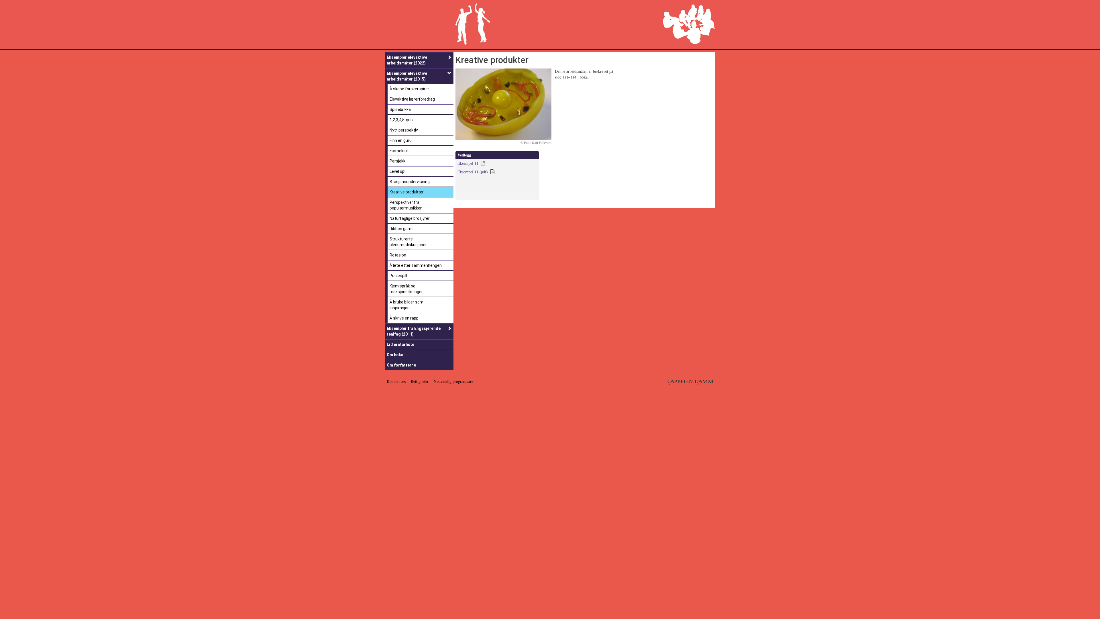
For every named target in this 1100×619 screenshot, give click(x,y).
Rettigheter (420, 381)
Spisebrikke (400, 109)
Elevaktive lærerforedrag (412, 99)
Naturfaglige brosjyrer (410, 218)
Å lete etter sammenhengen (416, 265)
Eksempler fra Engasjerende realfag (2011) (414, 331)
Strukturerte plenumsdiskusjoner (408, 242)
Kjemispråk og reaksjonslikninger (406, 289)
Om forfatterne (401, 365)
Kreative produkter (407, 192)
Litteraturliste (400, 344)
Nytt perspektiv (404, 130)
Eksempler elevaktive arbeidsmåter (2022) (407, 60)
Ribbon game (402, 228)
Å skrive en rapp (404, 318)
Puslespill (398, 275)
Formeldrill (399, 150)
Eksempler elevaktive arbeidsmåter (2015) (407, 76)
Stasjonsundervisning (410, 181)
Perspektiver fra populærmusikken (406, 205)
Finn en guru (401, 140)
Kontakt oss (396, 381)
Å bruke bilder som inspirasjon (406, 305)
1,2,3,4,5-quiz (402, 119)
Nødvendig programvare (453, 381)
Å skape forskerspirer (409, 89)
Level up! (397, 171)
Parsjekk (397, 161)
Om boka (395, 354)
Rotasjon (398, 255)
